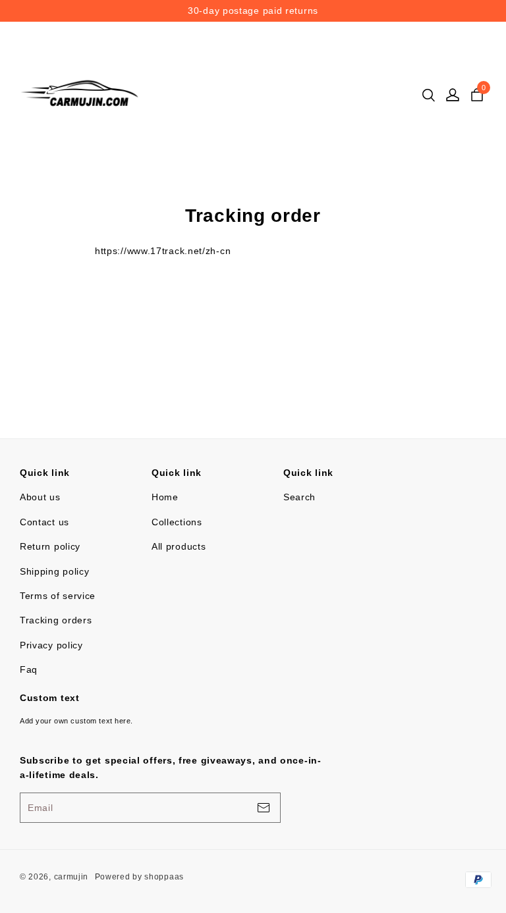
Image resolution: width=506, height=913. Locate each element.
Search (299, 497)
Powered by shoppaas (139, 876)
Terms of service (58, 595)
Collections (177, 522)
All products (179, 546)
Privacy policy (51, 645)
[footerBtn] (263, 808)
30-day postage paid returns (328, 10)
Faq (29, 669)
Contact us (44, 522)
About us (40, 497)
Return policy (50, 546)
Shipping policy (55, 571)
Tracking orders (56, 620)
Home (165, 497)
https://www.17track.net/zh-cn (163, 251)
